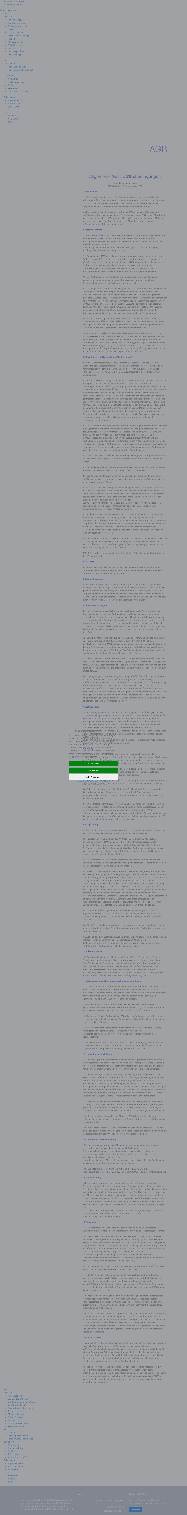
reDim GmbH (102, 784)
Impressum (105, 781)
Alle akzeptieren (93, 764)
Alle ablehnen (93, 770)
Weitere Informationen (87, 781)
